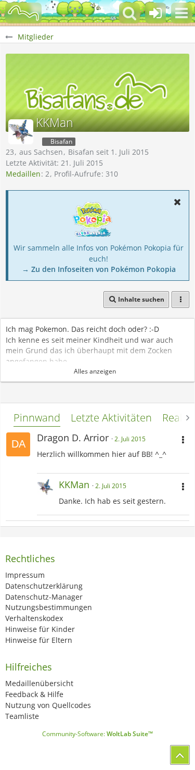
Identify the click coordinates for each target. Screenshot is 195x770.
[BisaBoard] (23, 13)
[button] (181, 13)
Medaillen (23, 174)
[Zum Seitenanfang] (180, 755)
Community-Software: (97, 733)
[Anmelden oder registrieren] (155, 13)
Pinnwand (37, 418)
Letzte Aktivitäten (111, 418)
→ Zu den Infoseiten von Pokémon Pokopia (99, 269)
